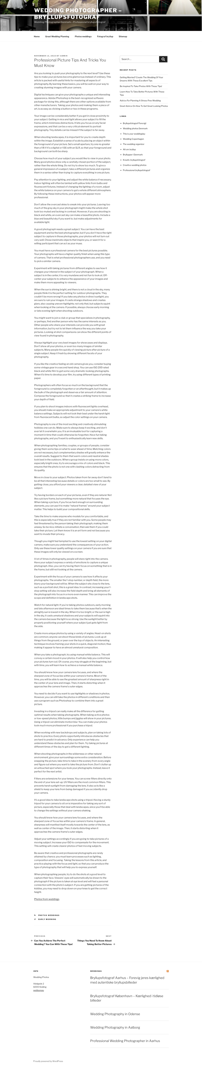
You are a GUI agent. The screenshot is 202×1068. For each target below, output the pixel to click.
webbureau (38, 990)
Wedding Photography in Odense (115, 1014)
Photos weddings (83, 36)
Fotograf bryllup (105, 36)
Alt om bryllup (129, 149)
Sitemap (123, 36)
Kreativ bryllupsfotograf (134, 160)
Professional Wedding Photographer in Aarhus (125, 1041)
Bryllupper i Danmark (133, 154)
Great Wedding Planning (57, 36)
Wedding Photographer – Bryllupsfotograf (78, 13)
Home (37, 36)
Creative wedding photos (134, 165)
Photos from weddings (46, 899)
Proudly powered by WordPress (48, 1061)
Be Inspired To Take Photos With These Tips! (141, 86)
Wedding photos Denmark (135, 128)
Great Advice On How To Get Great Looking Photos (144, 106)
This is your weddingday (134, 133)
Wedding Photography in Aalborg (115, 1027)
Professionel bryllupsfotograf (136, 170)
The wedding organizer (133, 144)
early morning (47, 919)
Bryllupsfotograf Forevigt (134, 123)
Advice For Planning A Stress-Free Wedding (140, 100)
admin (64, 56)
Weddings (96, 971)
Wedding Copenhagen (133, 139)
